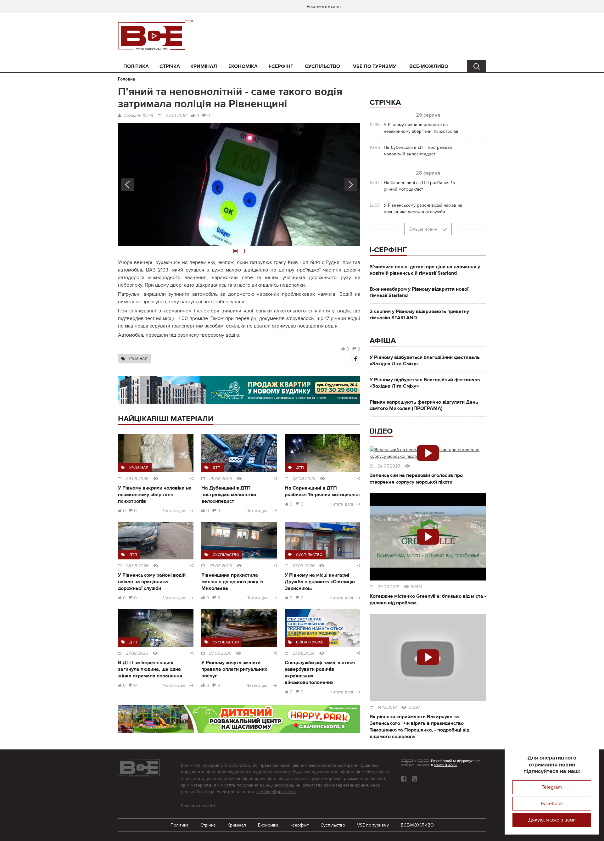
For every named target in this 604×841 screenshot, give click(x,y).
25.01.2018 (176, 115)
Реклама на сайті (324, 6)
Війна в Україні (311, 642)
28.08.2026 (304, 478)
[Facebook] (355, 358)
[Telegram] (414, 779)
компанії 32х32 (445, 765)
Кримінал (203, 66)
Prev (127, 184)
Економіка (243, 66)
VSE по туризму (374, 66)
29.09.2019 (388, 587)
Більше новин (424, 229)
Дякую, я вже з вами (552, 820)
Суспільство (322, 66)
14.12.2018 (387, 707)
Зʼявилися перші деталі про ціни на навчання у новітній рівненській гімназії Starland (425, 270)
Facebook (552, 803)
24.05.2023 (389, 466)
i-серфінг (281, 66)
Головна (126, 79)
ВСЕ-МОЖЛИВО (428, 66)
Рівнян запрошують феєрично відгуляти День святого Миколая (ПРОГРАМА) (424, 405)
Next (350, 184)
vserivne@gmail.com (276, 791)
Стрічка (169, 66)
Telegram (552, 787)
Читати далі (174, 510)
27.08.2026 (304, 566)
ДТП (217, 467)
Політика (136, 66)
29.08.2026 (137, 478)
